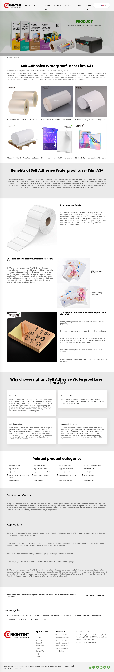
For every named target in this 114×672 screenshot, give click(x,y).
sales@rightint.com (89, 642)
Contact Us (89, 6)
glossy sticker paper (60, 79)
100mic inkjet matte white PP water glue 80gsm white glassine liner (65, 158)
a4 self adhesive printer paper (37, 615)
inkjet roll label (13, 472)
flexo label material (85, 342)
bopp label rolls (89, 475)
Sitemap (39, 656)
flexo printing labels (65, 465)
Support (57, 5)
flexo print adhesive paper (92, 465)
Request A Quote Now (95, 595)
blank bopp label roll (65, 481)
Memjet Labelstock (62, 638)
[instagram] (90, 667)
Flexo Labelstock (61, 640)
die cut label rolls (62, 506)
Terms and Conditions (12, 668)
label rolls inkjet (89, 469)
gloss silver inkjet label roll (67, 475)
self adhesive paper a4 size (61, 615)
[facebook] (93, 667)
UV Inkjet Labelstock (62, 635)
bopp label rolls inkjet (66, 469)
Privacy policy (68, 666)
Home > (11, 57)
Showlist (16, 57)
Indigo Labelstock (61, 648)
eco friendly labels (26, 272)
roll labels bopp (14, 481)
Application (69, 5)
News (80, 5)
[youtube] (104, 667)
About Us (47, 6)
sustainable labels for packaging (35, 619)
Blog (37, 654)
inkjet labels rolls (14, 469)
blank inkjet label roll (65, 472)
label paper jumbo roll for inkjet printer (19, 476)
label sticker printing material (54, 545)
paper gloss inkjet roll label (42, 472)
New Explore (59, 651)
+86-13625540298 (88, 640)
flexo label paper (39, 465)
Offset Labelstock (61, 646)
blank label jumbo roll (14, 619)
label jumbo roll (89, 481)
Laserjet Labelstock (62, 643)
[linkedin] (101, 667)
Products (38, 5)
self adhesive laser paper (15, 615)
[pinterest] (108, 667)
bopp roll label (38, 481)
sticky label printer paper (35, 181)
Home (27, 5)
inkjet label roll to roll (40, 469)
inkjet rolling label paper (41, 475)
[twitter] (97, 667)
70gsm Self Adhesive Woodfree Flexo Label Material (25, 158)
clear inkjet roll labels (91, 472)
